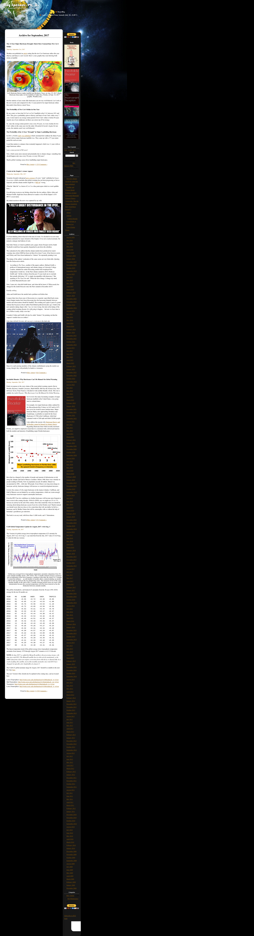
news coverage (30, 178)
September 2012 (71, 750)
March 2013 (70, 732)
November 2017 (71, 560)
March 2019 (70, 511)
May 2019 (69, 504)
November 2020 (71, 449)
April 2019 (69, 507)
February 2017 (71, 587)
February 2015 (71, 661)
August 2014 (70, 679)
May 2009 (69, 873)
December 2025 (71, 262)
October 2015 (70, 636)
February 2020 (71, 477)
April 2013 (69, 729)
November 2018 (71, 523)
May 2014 (69, 689)
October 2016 (70, 600)
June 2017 (69, 575)
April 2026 (69, 250)
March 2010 (70, 842)
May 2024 (69, 320)
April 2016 (69, 618)
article (25, 53)
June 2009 (69, 870)
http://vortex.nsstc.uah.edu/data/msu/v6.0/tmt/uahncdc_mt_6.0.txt (38, 682)
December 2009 (71, 851)
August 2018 (70, 532)
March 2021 (70, 437)
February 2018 (71, 550)
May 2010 (69, 836)
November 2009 (71, 854)
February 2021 (71, 440)
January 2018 (70, 553)
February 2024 (71, 329)
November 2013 (71, 707)
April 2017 (69, 581)
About (68, 212)
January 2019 (70, 517)
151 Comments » (41, 520)
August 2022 (70, 385)
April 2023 (69, 360)
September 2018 (71, 529)
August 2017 (70, 569)
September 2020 (71, 455)
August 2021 (70, 421)
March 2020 (70, 474)
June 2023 (69, 354)
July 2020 (69, 461)
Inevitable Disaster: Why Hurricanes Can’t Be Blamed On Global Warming (32, 379)
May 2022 (69, 394)
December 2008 (71, 888)
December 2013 (71, 704)
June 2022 (69, 391)
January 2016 (70, 627)
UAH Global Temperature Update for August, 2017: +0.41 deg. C (28, 526)
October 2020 (70, 452)
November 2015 (71, 633)
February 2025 (71, 292)
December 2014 (71, 667)
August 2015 (70, 643)
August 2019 (70, 495)
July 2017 (69, 572)
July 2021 (69, 425)
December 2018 (71, 520)
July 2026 (69, 240)
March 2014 (70, 695)
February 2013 (71, 735)
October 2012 (70, 747)
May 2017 (69, 578)
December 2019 (71, 483)
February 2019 (71, 514)
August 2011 (70, 790)
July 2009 (69, 867)
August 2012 (70, 753)
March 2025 (70, 289)
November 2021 (71, 412)
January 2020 (70, 480)
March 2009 (70, 879)
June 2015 (69, 649)
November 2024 (71, 302)
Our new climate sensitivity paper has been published (71, 181)
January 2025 (70, 296)
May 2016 (69, 615)
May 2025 (69, 283)
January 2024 (70, 332)
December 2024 (71, 299)
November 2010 (71, 818)
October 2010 (70, 821)
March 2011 (70, 805)
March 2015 (70, 658)
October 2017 (70, 563)
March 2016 (70, 621)
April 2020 (69, 471)
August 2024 (70, 311)
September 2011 (71, 787)
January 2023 (70, 369)
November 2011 (71, 781)
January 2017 (70, 590)
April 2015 (69, 655)
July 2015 (69, 646)
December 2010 (71, 814)
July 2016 (69, 609)
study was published (24, 136)
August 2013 (70, 716)
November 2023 (71, 339)
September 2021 (71, 418)
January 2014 (70, 701)
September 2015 (71, 639)
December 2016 (71, 593)
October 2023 (70, 342)
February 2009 (71, 882)
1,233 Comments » (41, 164)
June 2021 (69, 428)
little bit (38, 182)
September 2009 (71, 861)
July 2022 (69, 388)
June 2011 (69, 796)
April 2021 (69, 434)
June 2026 (69, 243)
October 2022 (70, 378)
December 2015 (71, 630)
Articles (68, 216)
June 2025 (69, 280)
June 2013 (69, 722)
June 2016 (69, 612)
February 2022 (71, 403)
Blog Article (30, 164)
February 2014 (71, 698)
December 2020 (71, 446)
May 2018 (69, 541)
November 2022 (71, 375)
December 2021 (71, 409)
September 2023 (71, 345)
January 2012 (70, 775)
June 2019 (69, 501)
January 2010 (70, 848)
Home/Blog (61, 12)
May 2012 (69, 762)
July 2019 (69, 498)
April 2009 (69, 876)
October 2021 (70, 415)
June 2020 (69, 464)
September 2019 (71, 492)
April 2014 (69, 692)
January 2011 (70, 811)
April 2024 (69, 323)
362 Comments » (41, 373)
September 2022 (71, 382)
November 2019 (71, 486)
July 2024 (69, 314)
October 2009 (70, 857)
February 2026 (71, 256)
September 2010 (71, 824)
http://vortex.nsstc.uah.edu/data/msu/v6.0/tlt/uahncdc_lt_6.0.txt (39, 680)
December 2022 (71, 372)
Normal (70, 150)
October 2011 (70, 784)
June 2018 (69, 538)
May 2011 (69, 799)
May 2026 (69, 246)
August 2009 (70, 864)
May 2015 (69, 652)
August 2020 (70, 458)
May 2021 (69, 431)
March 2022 (70, 400)
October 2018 (70, 526)
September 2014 (71, 676)
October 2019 (70, 489)
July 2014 (69, 682)
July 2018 (69, 535)
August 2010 (70, 827)
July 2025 (69, 277)
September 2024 (71, 308)
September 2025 (71, 271)
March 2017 (70, 584)
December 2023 (71, 335)
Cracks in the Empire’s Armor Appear (20, 171)
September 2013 (71, 713)
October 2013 (70, 710)
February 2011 (71, 808)
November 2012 (71, 744)
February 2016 (71, 624)
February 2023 (71, 366)
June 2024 (69, 317)
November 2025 (71, 265)
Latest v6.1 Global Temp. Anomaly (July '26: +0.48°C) (59, 15)
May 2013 (69, 725)
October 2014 (70, 673)
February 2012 (71, 771)
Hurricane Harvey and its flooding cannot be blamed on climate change (43, 423)
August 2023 (70, 348)
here (14, 670)
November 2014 (71, 670)
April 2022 (69, 397)
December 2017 (71, 557)
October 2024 (70, 305)
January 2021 (70, 443)
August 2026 (70, 237)
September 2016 (71, 603)
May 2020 (69, 468)
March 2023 (70, 363)
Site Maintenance (72, 899)
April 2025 (69, 286)
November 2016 (71, 596)
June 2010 (69, 833)
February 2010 (71, 845)
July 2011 (69, 793)
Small (65, 150)
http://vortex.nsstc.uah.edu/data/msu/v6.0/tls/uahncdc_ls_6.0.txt (39, 686)
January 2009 (70, 885)
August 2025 (70, 274)
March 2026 (70, 253)
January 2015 (70, 664)
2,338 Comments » (41, 691)
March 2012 (70, 768)
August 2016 (70, 606)
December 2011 (71, 778)
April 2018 (69, 544)
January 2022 (70, 406)
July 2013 (69, 719)
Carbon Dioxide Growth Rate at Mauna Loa (71, 221)
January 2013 (70, 738)
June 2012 (69, 759)
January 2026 (70, 259)
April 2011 (69, 802)
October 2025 (70, 268)
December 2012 (71, 741)
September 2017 (71, 566)
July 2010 (69, 830)
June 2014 (69, 686)
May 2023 (69, 357)
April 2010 (69, 839)
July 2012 (69, 756)
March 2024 (70, 326)
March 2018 (70, 547)
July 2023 (69, 351)
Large (74, 150)
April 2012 (69, 765)
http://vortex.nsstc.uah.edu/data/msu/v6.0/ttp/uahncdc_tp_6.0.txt (34, 684)
